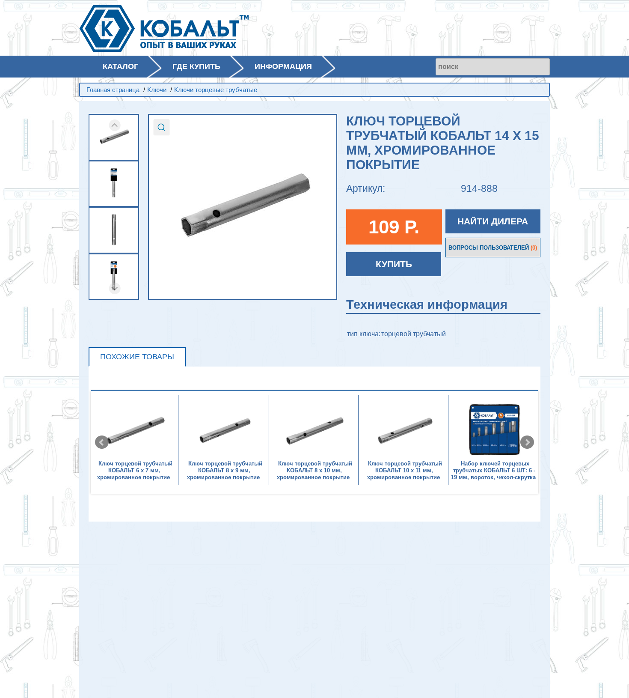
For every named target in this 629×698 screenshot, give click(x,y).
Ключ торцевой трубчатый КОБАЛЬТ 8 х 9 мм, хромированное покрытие (224, 470)
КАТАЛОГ (120, 66)
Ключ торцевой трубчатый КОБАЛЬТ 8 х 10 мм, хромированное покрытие (314, 470)
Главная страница (112, 89)
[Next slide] (115, 288)
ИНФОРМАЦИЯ (283, 66)
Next (527, 442)
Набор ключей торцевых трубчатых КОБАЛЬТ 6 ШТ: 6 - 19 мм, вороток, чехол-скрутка (493, 470)
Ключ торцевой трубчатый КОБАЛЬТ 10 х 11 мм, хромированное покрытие (404, 470)
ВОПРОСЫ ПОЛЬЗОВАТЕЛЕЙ (492, 248)
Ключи (156, 89)
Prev (102, 442)
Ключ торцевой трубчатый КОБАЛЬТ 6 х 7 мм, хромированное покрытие (134, 470)
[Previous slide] (115, 125)
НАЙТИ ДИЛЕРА (492, 221)
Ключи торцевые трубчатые (215, 89)
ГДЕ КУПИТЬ (196, 66)
